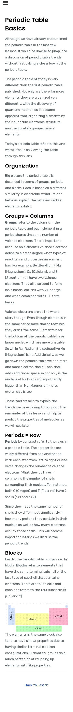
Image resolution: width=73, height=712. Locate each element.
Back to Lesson (36, 685)
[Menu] (5, 3)
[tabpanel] (36, 352)
